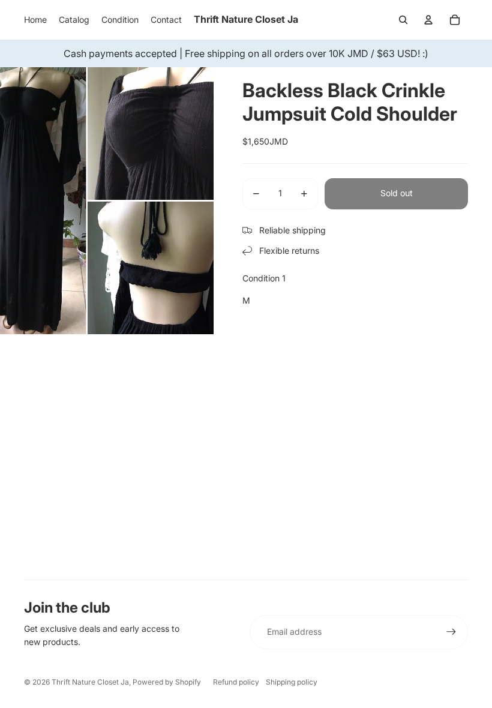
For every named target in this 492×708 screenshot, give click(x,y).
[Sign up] (451, 631)
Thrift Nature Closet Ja (90, 681)
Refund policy (236, 681)
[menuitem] (35, 20)
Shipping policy (291, 681)
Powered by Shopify (167, 681)
